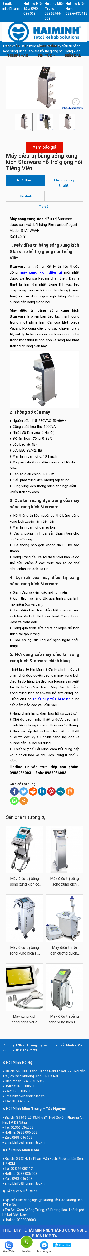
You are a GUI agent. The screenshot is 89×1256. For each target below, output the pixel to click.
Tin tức (44, 55)
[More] (23, 801)
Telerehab (17, 55)
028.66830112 (77, 13)
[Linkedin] (42, 791)
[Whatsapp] (14, 801)
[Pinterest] (51, 791)
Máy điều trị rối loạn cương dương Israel (64, 950)
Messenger (44, 1251)
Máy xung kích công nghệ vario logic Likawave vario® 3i (24, 1019)
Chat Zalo (9, 1251)
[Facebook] (14, 791)
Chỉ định (25, 196)
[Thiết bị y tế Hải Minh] (44, 32)
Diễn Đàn (73, 55)
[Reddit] (33, 791)
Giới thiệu (16, 46)
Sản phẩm (47, 46)
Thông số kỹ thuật (63, 183)
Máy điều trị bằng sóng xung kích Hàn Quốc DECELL (64, 1019)
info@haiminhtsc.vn (17, 8)
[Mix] (70, 791)
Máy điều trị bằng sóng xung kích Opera (64, 881)
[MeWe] (60, 791)
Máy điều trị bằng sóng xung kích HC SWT (24, 950)
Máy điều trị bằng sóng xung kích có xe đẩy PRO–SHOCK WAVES (24, 881)
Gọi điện (26, 1241)
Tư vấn (45, 206)
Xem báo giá (44, 147)
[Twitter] (23, 791)
